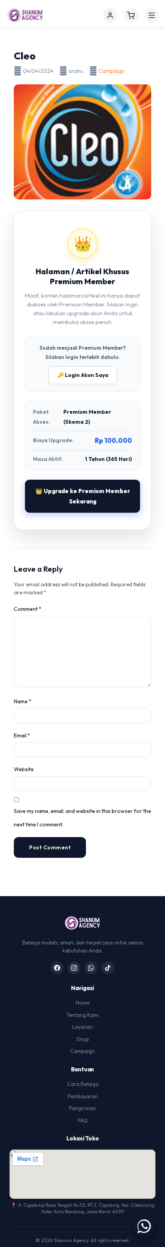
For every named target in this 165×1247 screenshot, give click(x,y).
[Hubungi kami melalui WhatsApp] (144, 1226)
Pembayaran (83, 1096)
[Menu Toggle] (151, 15)
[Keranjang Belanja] (131, 15)
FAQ (82, 1120)
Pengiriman (82, 1108)
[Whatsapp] (90, 967)
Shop (82, 1039)
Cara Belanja (82, 1084)
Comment (27, 608)
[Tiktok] (107, 967)
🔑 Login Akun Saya (82, 375)
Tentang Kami (82, 1015)
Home (82, 1002)
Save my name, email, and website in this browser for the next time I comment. (82, 818)
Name (22, 701)
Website (24, 769)
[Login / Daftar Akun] (110, 15)
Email (22, 735)
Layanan (82, 1026)
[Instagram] (74, 967)
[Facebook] (57, 967)
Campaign (111, 70)
